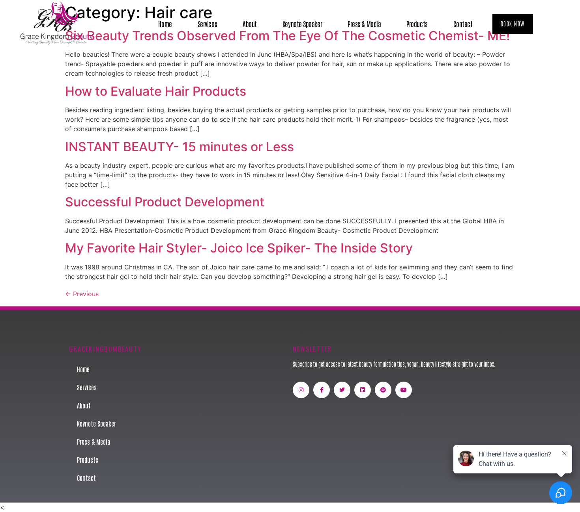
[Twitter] (342, 390)
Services (207, 23)
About (250, 23)
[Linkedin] (362, 390)
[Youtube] (403, 390)
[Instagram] (301, 390)
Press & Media (364, 23)
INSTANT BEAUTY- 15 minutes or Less (179, 146)
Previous (82, 294)
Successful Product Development (164, 202)
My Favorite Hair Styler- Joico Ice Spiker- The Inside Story (239, 248)
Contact (463, 23)
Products (416, 23)
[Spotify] (383, 390)
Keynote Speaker (302, 23)
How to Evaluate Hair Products (155, 91)
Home (165, 23)
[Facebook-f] (321, 390)
